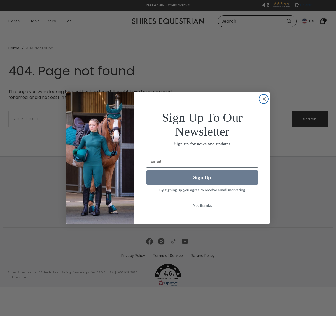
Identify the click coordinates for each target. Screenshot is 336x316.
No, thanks (202, 205)
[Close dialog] (263, 99)
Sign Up (202, 177)
